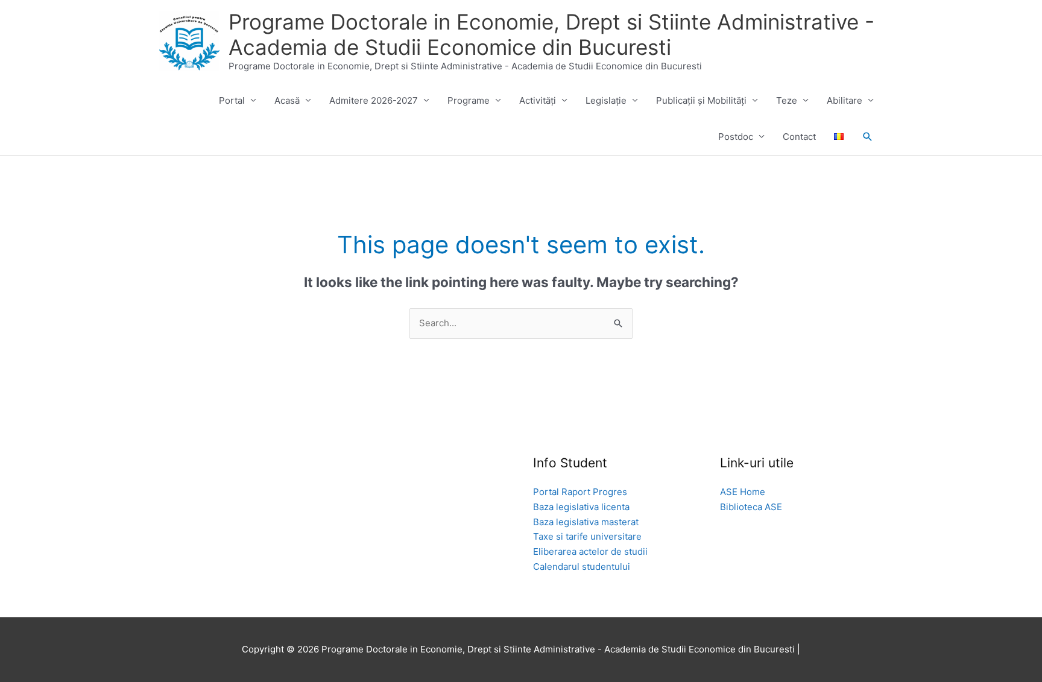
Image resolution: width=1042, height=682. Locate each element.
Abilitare (844, 100)
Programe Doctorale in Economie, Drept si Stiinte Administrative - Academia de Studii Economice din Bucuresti (551, 34)
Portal (232, 100)
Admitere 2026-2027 (373, 100)
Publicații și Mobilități (701, 100)
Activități (537, 100)
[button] (868, 137)
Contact (799, 136)
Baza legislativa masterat (586, 522)
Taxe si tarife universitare (587, 536)
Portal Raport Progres (580, 491)
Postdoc (735, 136)
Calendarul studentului (581, 566)
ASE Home (742, 491)
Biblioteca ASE (751, 507)
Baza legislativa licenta (581, 507)
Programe (468, 100)
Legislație (606, 100)
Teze (786, 100)
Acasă (287, 100)
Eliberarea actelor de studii (590, 551)
